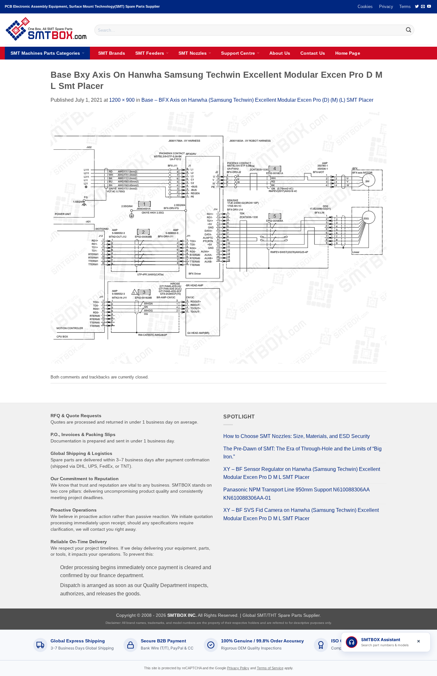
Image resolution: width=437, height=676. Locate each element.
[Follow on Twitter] (417, 6)
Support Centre (238, 53)
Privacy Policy (238, 668)
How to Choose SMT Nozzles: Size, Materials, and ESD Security (296, 436)
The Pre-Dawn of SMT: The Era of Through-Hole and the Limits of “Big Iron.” (302, 453)
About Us (279, 53)
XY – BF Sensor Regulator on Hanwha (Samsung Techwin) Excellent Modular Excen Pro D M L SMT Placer (301, 473)
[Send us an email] (423, 6)
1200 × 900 (122, 100)
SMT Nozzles (193, 53)
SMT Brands (111, 53)
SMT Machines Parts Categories (45, 53)
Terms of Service (270, 668)
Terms (405, 6)
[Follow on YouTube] (429, 6)
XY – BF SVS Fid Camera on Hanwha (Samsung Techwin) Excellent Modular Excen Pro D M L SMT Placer (301, 514)
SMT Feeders (149, 53)
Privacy (386, 6)
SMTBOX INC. (182, 615)
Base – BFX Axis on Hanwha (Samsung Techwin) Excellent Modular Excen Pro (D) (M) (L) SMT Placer (257, 100)
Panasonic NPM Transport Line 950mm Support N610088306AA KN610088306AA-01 (296, 494)
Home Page (347, 53)
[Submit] (408, 30)
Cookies (365, 6)
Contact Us (312, 53)
